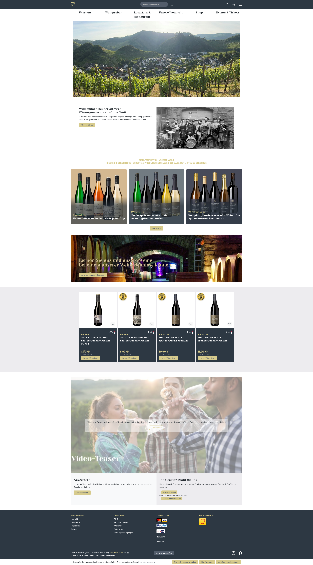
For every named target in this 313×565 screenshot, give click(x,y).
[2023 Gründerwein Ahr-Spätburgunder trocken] (137, 310)
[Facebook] (240, 553)
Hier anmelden (82, 492)
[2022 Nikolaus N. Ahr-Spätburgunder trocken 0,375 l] (98, 310)
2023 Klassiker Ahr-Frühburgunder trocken (212, 339)
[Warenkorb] (233, 4)
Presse (74, 529)
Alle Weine (156, 228)
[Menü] (240, 4)
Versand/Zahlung (121, 522)
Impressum (75, 526)
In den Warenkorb (90, 358)
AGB (116, 519)
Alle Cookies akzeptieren (228, 562)
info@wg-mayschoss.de (172, 498)
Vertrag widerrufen (164, 553)
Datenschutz (119, 529)
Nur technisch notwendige (185, 562)
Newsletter (75, 522)
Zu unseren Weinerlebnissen (93, 275)
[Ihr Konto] (227, 4)
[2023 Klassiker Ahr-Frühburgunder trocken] (215, 310)
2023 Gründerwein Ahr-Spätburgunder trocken (134, 339)
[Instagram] (233, 553)
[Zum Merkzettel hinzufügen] (112, 324)
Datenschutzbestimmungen (201, 422)
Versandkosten (116, 552)
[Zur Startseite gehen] (81, 4)
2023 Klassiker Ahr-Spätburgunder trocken (173, 339)
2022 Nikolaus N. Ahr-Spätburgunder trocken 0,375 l (95, 340)
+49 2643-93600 (169, 492)
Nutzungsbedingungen (123, 532)
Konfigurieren (207, 562)
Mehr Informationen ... (146, 562)
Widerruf (117, 526)
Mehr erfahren (87, 125)
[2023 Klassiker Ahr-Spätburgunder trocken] (176, 310)
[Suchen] (171, 4)
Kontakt (74, 519)
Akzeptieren (156, 427)
